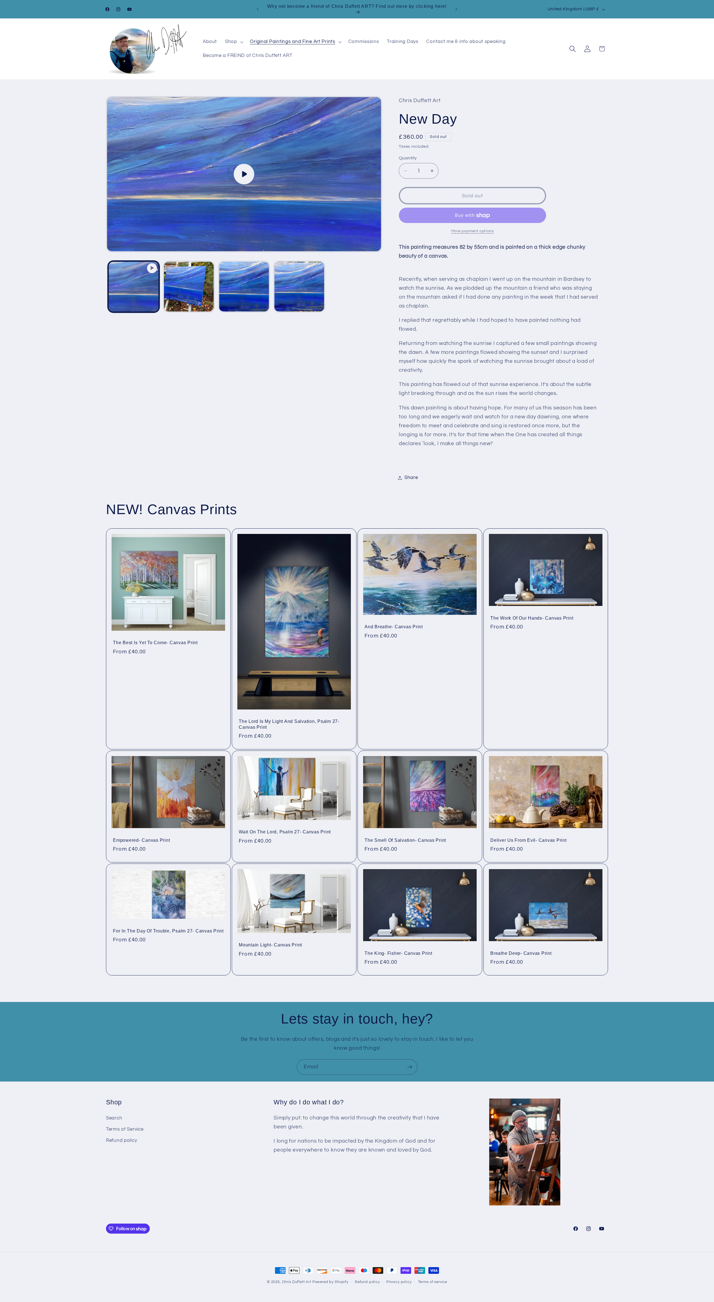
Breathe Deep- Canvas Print (521, 952)
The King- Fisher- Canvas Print (398, 952)
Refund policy (121, 1140)
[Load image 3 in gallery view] (299, 287)
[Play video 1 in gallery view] (134, 287)
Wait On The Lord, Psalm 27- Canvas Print (285, 831)
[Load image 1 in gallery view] (189, 287)
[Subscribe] (409, 1067)
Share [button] (411, 477)
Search (114, 1118)
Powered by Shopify (330, 1282)
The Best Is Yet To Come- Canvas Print (155, 642)
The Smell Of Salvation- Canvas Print (405, 840)
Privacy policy (399, 1282)
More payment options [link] (472, 231)
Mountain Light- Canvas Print (270, 944)
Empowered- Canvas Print (141, 840)
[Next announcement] (456, 9)
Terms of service (432, 1282)
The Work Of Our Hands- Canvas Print (531, 617)
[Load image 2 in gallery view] (244, 287)
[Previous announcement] (258, 9)
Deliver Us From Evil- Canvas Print (528, 840)
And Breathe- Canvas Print (394, 626)
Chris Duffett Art (296, 1282)
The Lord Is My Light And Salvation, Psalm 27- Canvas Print (289, 724)
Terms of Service (125, 1129)
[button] (233, 42)
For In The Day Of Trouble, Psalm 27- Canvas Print (168, 930)
